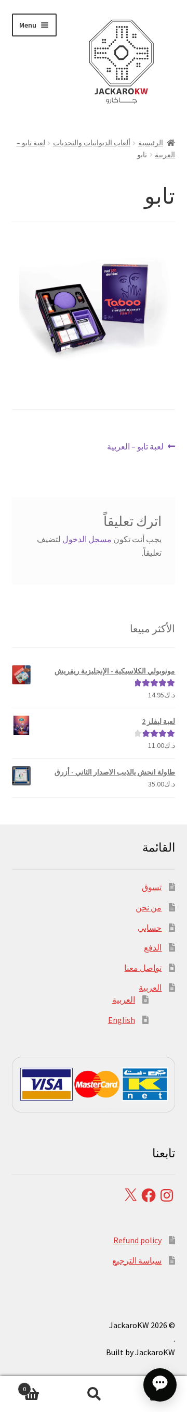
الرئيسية (150, 142)
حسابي (150, 927)
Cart (42, 1385)
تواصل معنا (143, 968)
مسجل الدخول (87, 539)
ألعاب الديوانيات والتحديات (91, 142)
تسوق (152, 887)
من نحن (149, 907)
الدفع (153, 947)
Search (93, 1394)
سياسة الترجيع (137, 1260)
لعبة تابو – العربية (135, 447)
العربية (150, 987)
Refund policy (137, 1240)
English (121, 1020)
